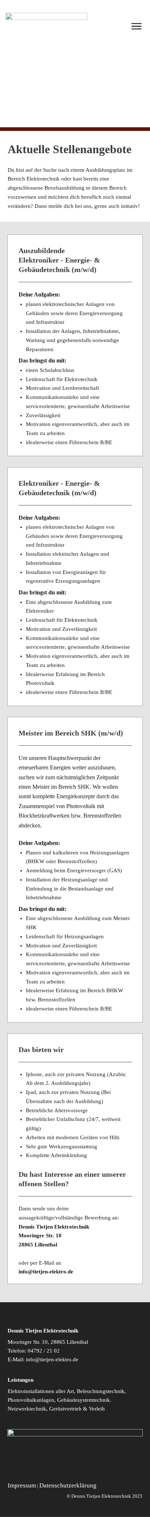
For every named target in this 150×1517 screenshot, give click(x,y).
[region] (75, 89)
